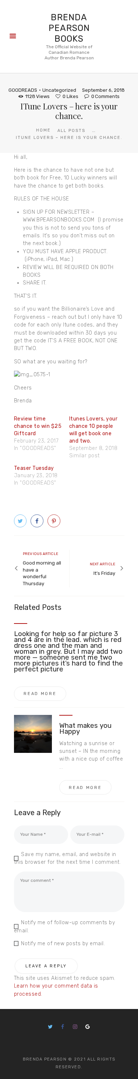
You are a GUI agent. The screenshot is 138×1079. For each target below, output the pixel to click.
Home (43, 130)
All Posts (71, 130)
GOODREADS (22, 90)
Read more (40, 693)
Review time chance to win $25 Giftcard (38, 426)
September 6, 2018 (103, 90)
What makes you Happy (85, 728)
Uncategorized (59, 90)
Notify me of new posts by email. (63, 943)
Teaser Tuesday (34, 468)
